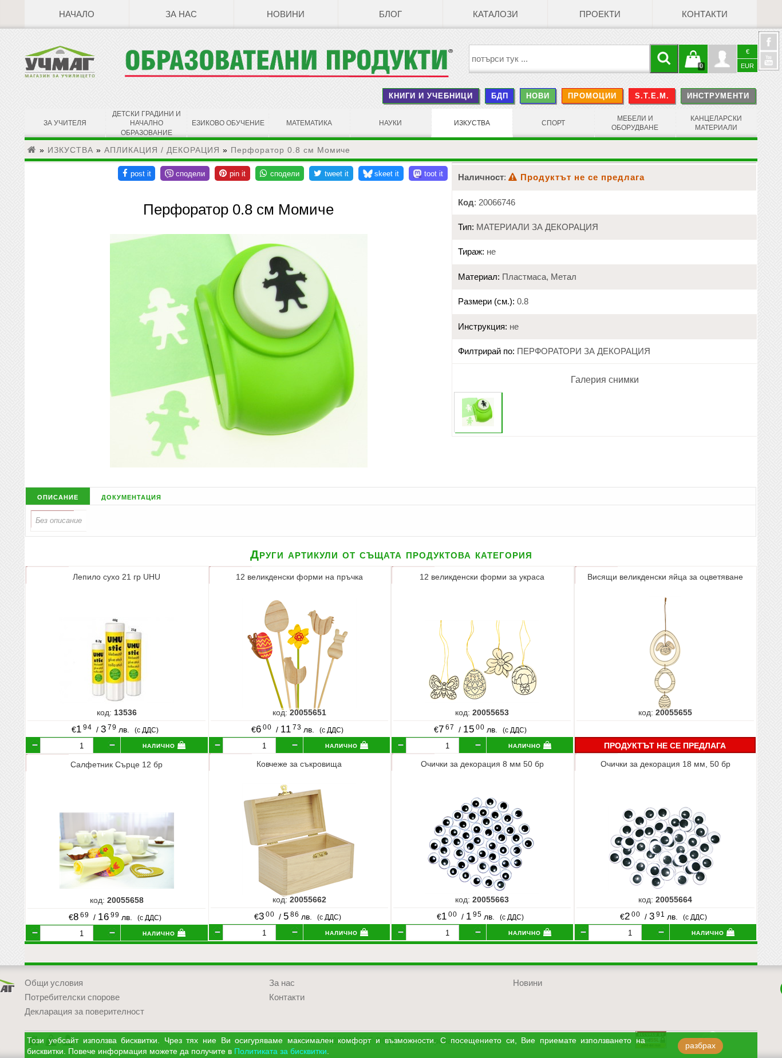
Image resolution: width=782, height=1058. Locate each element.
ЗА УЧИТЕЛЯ (65, 123)
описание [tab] (57, 496)
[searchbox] (559, 59)
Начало (76, 14)
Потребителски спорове (72, 997)
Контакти (705, 14)
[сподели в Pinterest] (232, 173)
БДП (499, 96)
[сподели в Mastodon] (428, 173)
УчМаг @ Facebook (768, 46)
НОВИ (538, 96)
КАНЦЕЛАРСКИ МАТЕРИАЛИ (716, 123)
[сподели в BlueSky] (381, 173)
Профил (722, 59)
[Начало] (32, 149)
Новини (286, 14)
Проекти (600, 14)
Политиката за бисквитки (280, 1051)
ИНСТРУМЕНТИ (718, 96)
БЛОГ (390, 14)
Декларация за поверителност (84, 1011)
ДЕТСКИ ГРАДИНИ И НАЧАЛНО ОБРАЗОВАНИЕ (146, 123)
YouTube (768, 60)
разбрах (700, 1045)
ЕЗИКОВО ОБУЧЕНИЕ (228, 123)
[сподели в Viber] (185, 173)
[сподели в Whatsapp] (279, 173)
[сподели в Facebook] (136, 173)
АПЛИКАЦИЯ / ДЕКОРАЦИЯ (162, 149)
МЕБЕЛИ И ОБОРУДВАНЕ (634, 123)
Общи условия (54, 983)
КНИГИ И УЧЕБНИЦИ (431, 96)
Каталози (495, 14)
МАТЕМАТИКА (309, 123)
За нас (181, 14)
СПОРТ (553, 123)
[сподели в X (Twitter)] (331, 173)
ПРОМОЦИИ (592, 96)
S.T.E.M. (652, 96)
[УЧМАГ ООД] (74, 62)
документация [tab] (131, 496)
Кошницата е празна (693, 65)
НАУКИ (390, 123)
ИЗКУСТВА (472, 123)
